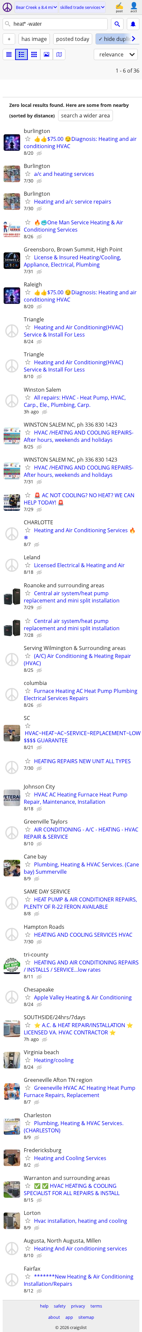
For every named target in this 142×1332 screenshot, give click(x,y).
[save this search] (133, 24)
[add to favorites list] (28, 139)
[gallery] (46, 54)
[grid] (34, 54)
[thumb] (21, 54)
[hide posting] (40, 153)
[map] (59, 54)
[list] (9, 54)
